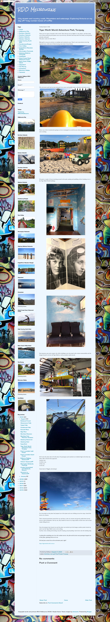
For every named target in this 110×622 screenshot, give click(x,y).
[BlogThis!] (67, 552)
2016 (22, 488)
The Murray (22, 66)
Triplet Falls (24, 425)
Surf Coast (59, 554)
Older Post (88, 600)
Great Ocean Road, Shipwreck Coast (25, 58)
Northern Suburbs (24, 33)
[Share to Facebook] (71, 552)
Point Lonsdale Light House (27, 451)
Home (66, 600)
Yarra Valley (22, 46)
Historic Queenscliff (27, 461)
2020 (22, 479)
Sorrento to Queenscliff (25, 473)
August (23, 419)
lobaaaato (76, 611)
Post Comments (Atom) (55, 603)
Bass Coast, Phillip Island (25, 62)
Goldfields (22, 56)
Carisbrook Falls (26, 427)
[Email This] (66, 552)
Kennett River (25, 429)
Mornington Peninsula (26, 51)
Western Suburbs (24, 39)
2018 (22, 483)
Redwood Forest (26, 421)
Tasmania (22, 72)
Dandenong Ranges (25, 44)
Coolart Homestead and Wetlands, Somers (27, 469)
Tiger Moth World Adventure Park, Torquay (26, 448)
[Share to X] (69, 552)
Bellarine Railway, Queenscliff (26, 458)
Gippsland (22, 64)
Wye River (24, 431)
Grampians (22, 68)
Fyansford (24, 444)
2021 (22, 417)
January (23, 476)
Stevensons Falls (26, 423)
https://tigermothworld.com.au (46, 543)
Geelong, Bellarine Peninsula (24, 53)
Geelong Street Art (26, 439)
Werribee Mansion (26, 434)
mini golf (52, 554)
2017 (22, 485)
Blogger (89, 611)
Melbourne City (24, 31)
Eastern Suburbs (24, 37)
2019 (22, 481)
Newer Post (43, 600)
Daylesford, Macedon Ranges (26, 48)
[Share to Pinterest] (72, 552)
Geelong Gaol (25, 441)
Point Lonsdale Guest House (27, 455)
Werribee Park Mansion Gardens (27, 436)
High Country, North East (25, 41)
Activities (47, 554)
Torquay (65, 554)
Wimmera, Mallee (24, 70)
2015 (22, 490)
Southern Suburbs (25, 35)
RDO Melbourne (37, 9)
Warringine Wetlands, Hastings (27, 464)
